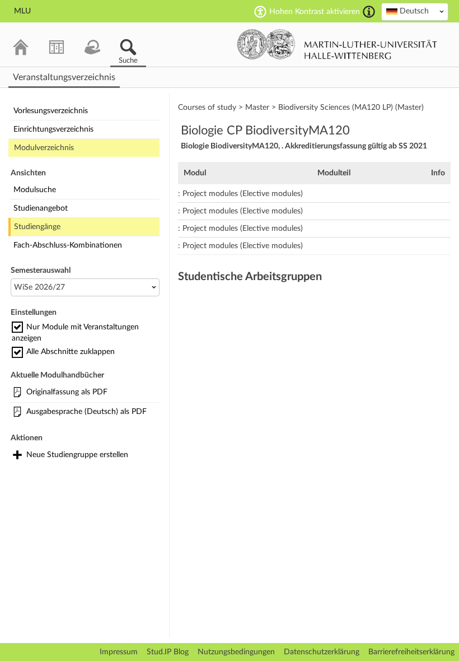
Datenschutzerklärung (321, 652)
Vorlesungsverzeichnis (50, 111)
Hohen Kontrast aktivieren (314, 12)
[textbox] (415, 11)
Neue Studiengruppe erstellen (77, 455)
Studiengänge (37, 227)
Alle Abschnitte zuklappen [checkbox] (70, 352)
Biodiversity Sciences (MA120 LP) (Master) (351, 107)
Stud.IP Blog (168, 652)
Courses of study (207, 107)
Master (257, 107)
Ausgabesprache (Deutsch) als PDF (86, 412)
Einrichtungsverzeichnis (53, 129)
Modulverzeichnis (44, 148)
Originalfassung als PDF (66, 392)
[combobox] (414, 12)
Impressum (119, 652)
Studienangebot (40, 208)
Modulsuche (34, 190)
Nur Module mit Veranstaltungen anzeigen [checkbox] (75, 332)
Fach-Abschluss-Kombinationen (67, 245)
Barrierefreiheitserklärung (411, 652)
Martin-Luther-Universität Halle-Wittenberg (337, 44)
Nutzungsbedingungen (236, 652)
